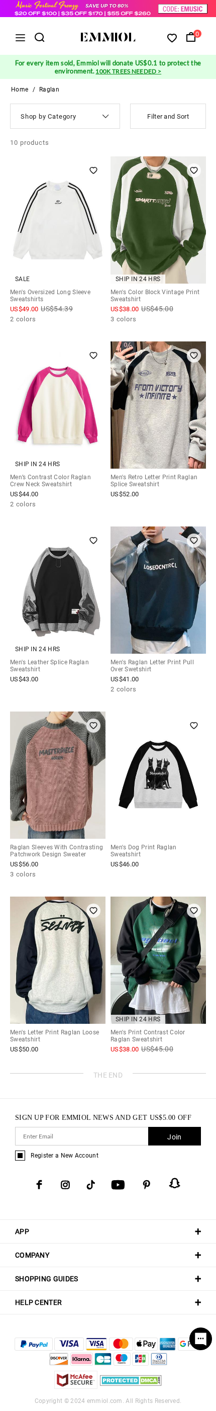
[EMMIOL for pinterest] (146, 1184)
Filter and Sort (168, 116)
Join (174, 1137)
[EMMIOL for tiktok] (90, 1184)
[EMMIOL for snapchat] (174, 1183)
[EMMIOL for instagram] (65, 1184)
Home (19, 89)
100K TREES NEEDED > (128, 71)
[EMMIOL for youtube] (118, 1184)
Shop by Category (48, 116)
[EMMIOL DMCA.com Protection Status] (131, 1386)
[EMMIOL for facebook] (39, 1184)
